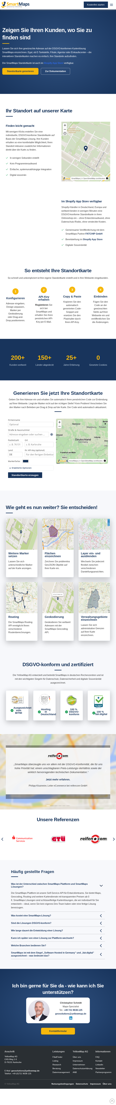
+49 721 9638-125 (73, 1010)
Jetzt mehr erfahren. (58, 779)
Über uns (107, 1084)
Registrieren (41, 305)
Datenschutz (82, 1084)
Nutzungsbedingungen (62, 1084)
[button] (111, 4)
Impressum (95, 1084)
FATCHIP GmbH (94, 234)
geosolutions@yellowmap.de (70, 1014)
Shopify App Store (93, 239)
